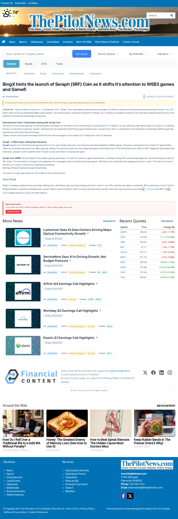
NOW (104, 272)
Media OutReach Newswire (27, 109)
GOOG (123, 252)
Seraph (6, 145)
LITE (99, 245)
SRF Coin (106, 125)
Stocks (29, 63)
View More (108, 221)
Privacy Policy (111, 378)
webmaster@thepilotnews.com (145, 487)
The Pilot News (28, 509)
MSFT (123, 262)
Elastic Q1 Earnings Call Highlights (70, 338)
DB (99, 272)
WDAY (109, 326)
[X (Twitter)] (145, 376)
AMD (122, 242)
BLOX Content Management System (135, 509)
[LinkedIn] (161, 376)
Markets (11, 63)
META (123, 257)
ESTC (109, 353)
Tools (59, 63)
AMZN (98, 299)
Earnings (72, 299)
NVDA (123, 267)
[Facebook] (153, 376)
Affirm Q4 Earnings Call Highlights (70, 284)
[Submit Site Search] (171, 15)
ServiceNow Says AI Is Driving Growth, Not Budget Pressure (74, 258)
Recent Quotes (106, 54)
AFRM (90, 299)
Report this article (13, 211)
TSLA (122, 277)
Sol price (151, 189)
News (43, 73)
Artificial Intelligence (77, 245)
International (76, 73)
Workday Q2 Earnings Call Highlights (72, 310)
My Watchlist (136, 54)
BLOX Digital (164, 509)
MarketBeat (52, 245)
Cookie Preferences (38, 512)
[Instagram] (169, 376)
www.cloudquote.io (120, 370)
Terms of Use (72, 509)
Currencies (58, 73)
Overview (29, 73)
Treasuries (95, 73)
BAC (122, 247)
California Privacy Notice (15, 512)
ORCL (123, 272)
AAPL (123, 237)
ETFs (44, 63)
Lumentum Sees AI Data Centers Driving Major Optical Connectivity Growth (77, 232)
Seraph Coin (163, 109)
